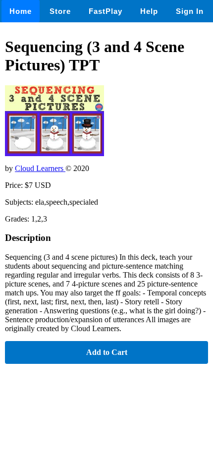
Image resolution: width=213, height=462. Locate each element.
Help (149, 11)
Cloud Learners (40, 168)
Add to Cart (106, 352)
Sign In (190, 11)
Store (60, 11)
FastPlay (105, 11)
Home (20, 11)
